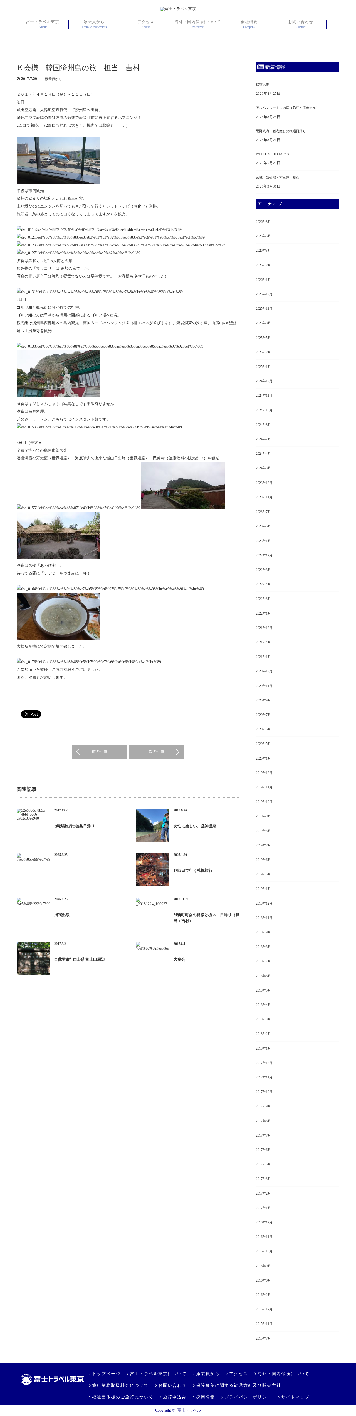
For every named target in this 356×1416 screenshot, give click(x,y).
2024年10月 (264, 410)
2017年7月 (263, 1135)
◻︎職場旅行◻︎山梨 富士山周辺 (79, 959)
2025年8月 (263, 323)
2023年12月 (264, 483)
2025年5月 (263, 338)
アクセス (145, 24)
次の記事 (156, 752)
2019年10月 (264, 802)
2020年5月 (263, 744)
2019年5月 (263, 874)
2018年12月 (264, 903)
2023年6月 (263, 526)
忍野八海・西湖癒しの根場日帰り (281, 131)
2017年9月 (263, 1106)
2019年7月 (263, 845)
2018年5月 (263, 990)
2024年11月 (264, 396)
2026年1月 (263, 280)
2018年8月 (263, 947)
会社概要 (249, 24)
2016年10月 (264, 1251)
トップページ (106, 1374)
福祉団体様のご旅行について (123, 1397)
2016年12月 (264, 1222)
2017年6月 (263, 1150)
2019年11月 (264, 787)
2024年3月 (263, 468)
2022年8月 (263, 570)
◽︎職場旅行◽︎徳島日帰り (74, 826)
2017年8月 (263, 1121)
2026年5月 (263, 236)
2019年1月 (263, 889)
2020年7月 (263, 715)
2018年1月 (263, 1048)
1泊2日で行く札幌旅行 (193, 870)
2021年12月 (264, 628)
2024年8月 (263, 425)
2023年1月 (263, 541)
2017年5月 (263, 1164)
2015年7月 (263, 1338)
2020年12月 (264, 671)
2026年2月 (263, 265)
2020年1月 (263, 758)
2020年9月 (263, 700)
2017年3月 (263, 1179)
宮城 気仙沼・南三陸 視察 (277, 177)
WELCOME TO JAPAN (272, 154)
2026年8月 (263, 222)
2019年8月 (263, 831)
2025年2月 (263, 352)
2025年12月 (264, 294)
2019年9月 (263, 816)
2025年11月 (264, 309)
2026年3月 (263, 251)
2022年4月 (263, 584)
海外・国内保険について (198, 24)
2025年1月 (263, 367)
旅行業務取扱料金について (120, 1385)
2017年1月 (263, 1208)
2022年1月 (263, 613)
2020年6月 (263, 729)
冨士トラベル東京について (158, 1374)
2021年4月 (263, 642)
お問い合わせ (300, 24)
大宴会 (179, 959)
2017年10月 (264, 1092)
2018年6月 (263, 976)
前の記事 (99, 752)
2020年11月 (264, 686)
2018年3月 (263, 1019)
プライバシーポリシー (248, 1397)
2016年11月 (264, 1237)
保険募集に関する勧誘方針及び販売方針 (238, 1385)
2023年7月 (263, 512)
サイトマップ (295, 1397)
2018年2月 (263, 1034)
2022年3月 (263, 599)
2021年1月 (263, 657)
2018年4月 (263, 1005)
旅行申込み (175, 1397)
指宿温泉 (62, 915)
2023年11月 (264, 497)
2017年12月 (264, 1063)
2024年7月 (263, 439)
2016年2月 (263, 1295)
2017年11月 (264, 1077)
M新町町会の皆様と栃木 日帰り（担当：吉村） (206, 918)
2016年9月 (263, 1266)
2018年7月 (263, 961)
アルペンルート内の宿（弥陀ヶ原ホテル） (287, 108)
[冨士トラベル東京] (178, 9)
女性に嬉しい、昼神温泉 (195, 826)
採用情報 (205, 1397)
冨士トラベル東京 (42, 24)
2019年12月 (264, 773)
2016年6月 (263, 1280)
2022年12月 (264, 555)
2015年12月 (264, 1309)
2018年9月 (263, 932)
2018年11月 (264, 918)
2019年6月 (263, 860)
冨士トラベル (189, 1410)
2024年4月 (263, 454)
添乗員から (94, 24)
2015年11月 (264, 1324)
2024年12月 (264, 381)
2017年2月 (263, 1193)
